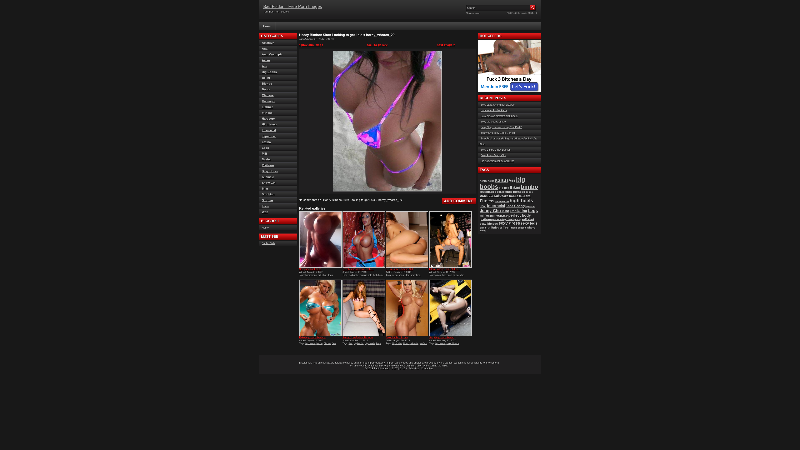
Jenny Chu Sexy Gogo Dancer (498, 132)
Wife (265, 212)
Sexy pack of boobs (310, 269)
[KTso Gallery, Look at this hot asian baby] (450, 239)
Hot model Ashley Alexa (494, 110)
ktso (407, 275)
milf (482, 215)
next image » (446, 44)
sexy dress (509, 223)
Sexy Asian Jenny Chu (493, 155)
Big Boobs (269, 72)
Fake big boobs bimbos (312, 337)
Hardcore (268, 118)
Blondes (519, 191)
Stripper (267, 200)
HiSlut (483, 206)
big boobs (354, 275)
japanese (530, 206)
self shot (322, 275)
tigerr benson (518, 227)
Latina (266, 142)
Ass (350, 343)
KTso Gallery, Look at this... (444, 269)
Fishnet (267, 107)
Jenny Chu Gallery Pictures (357, 337)
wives (483, 230)
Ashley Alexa (487, 181)
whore (531, 227)
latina (522, 211)
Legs (378, 343)
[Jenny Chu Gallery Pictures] (363, 308)
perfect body (519, 215)
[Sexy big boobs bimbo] (450, 308)
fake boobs (510, 196)
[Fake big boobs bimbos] (320, 308)
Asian (266, 60)
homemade (311, 275)
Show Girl (269, 182)
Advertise (414, 368)
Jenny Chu (490, 210)
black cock (494, 191)
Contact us (427, 368)
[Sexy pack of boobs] (320, 239)
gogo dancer (502, 201)
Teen (330, 275)
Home (267, 26)
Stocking (268, 194)
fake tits (414, 343)
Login (477, 13)
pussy (517, 219)
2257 (395, 368)
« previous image (311, 44)
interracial (496, 206)
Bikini (266, 77)
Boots (266, 89)
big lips (504, 187)
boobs (529, 192)
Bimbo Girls (268, 243)
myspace (500, 215)
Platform (268, 165)
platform (486, 219)
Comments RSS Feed (527, 13)
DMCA (403, 368)
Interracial (269, 130)
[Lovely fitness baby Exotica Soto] (363, 239)
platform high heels (503, 219)
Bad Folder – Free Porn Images (292, 6)
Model (266, 159)
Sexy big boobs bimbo (441, 337)
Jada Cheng (515, 206)
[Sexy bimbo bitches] (407, 308)
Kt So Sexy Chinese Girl (399, 269)
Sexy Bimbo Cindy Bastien (496, 149)
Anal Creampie (272, 54)
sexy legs (415, 275)
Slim (265, 188)
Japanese (269, 136)
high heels (378, 275)
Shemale (268, 177)
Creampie (268, 101)
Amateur (268, 42)
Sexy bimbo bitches (397, 337)
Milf (264, 153)
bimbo (319, 343)
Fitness (267, 112)
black (483, 192)
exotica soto (366, 275)
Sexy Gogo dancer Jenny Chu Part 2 (501, 127)
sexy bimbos (452, 343)
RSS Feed (511, 13)
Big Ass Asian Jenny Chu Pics (497, 161)
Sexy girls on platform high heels (499, 116)
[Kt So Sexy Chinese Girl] (407, 239)
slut (487, 227)
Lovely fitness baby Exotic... (358, 269)
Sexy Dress (270, 171)
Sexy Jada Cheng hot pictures (498, 104)
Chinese (268, 95)
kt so (401, 275)
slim (482, 227)
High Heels (269, 124)
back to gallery (377, 44)
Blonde (327, 343)
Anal (265, 48)
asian (395, 275)
